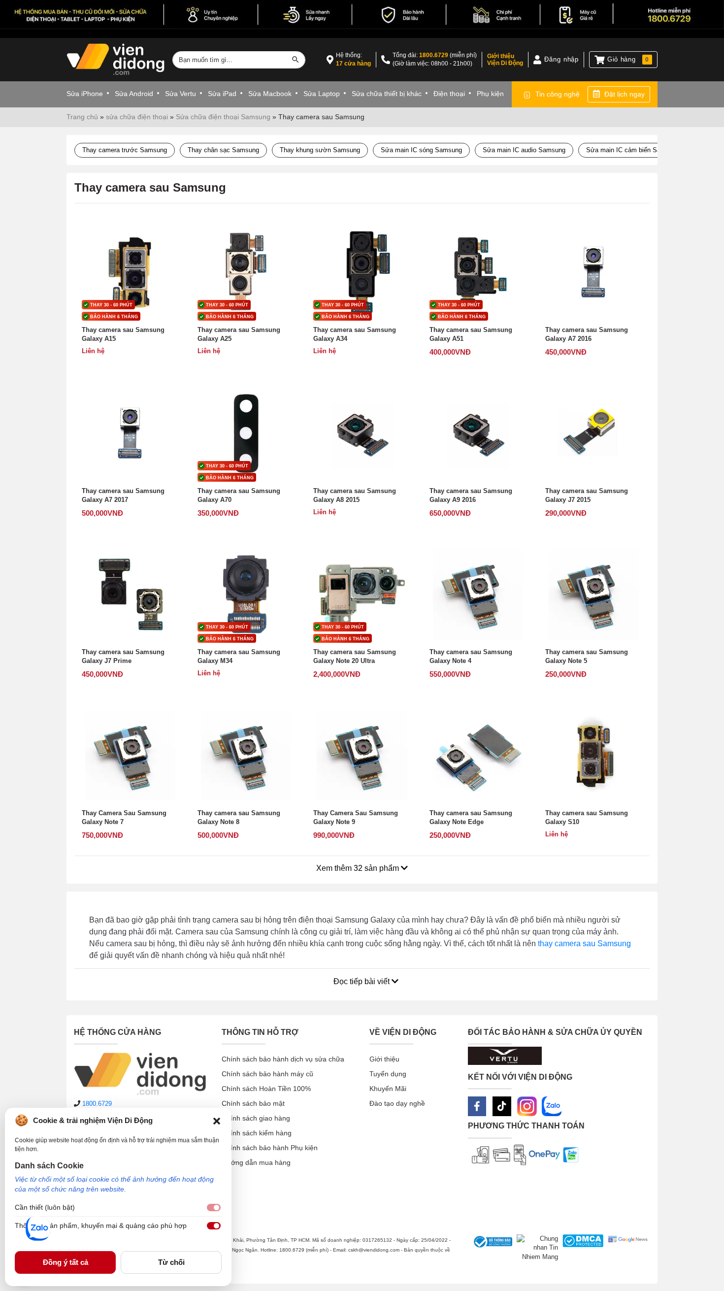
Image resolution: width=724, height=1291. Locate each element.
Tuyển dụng (387, 1074)
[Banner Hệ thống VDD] (362, 14)
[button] (217, 1120)
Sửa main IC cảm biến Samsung (633, 150)
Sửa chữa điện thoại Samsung (223, 117)
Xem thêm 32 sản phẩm (358, 868)
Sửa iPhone (84, 94)
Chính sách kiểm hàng (257, 1133)
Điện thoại (449, 94)
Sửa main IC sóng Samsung (421, 150)
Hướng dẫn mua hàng (256, 1162)
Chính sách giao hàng (256, 1118)
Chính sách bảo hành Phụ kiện (270, 1148)
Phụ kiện (490, 94)
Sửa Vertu (180, 94)
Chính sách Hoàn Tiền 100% (266, 1088)
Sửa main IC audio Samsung (524, 150)
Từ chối (171, 1262)
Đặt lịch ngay (624, 94)
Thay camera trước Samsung (124, 150)
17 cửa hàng (353, 63)
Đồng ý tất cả (65, 1262)
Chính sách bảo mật (253, 1103)
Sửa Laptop (321, 94)
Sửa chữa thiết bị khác (387, 94)
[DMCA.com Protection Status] (581, 1248)
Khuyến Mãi (387, 1088)
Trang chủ (82, 117)
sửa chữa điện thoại (137, 117)
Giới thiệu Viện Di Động (505, 59)
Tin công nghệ (557, 94)
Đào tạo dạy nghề (397, 1103)
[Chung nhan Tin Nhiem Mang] (535, 1248)
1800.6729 (433, 55)
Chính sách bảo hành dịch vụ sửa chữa (283, 1059)
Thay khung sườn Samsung (320, 150)
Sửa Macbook (270, 94)
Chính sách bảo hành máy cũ (267, 1074)
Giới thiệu (384, 1059)
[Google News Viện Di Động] (625, 1248)
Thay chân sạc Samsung (223, 150)
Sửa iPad (222, 94)
